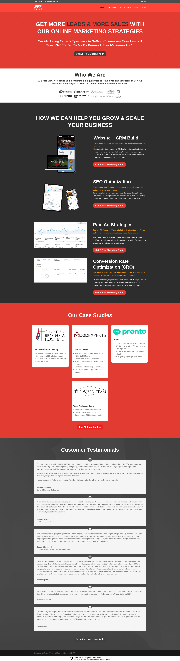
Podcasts (127, 7)
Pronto (116, 340)
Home (102, 7)
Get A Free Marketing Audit (90, 54)
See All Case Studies (90, 427)
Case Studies (111, 7)
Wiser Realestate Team (83, 406)
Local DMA (70, 653)
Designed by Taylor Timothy (45, 653)
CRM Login (143, 1)
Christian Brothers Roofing (46, 350)
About (136, 7)
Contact (143, 7)
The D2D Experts (80, 350)
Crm (120, 7)
